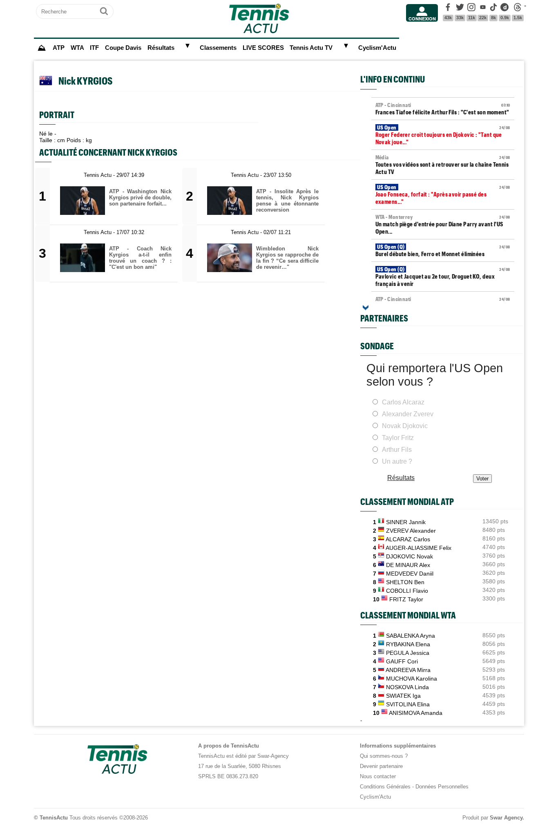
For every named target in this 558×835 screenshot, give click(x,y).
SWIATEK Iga (403, 695)
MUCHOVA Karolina (411, 678)
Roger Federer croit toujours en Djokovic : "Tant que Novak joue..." (442, 134)
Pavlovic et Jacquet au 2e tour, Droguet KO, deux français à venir (442, 276)
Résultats (160, 48)
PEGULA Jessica (407, 653)
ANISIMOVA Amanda (415, 713)
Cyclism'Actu (377, 48)
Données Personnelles (442, 787)
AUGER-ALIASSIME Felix (418, 548)
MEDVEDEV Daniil (409, 573)
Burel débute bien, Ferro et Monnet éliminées (442, 250)
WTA (77, 48)
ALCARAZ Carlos (408, 539)
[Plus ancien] (366, 308)
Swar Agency (506, 818)
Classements (218, 48)
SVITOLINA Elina (408, 704)
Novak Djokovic (405, 425)
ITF (94, 48)
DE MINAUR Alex (408, 565)
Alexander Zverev (407, 414)
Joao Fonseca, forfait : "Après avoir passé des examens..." (442, 194)
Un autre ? (397, 461)
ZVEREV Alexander (411, 530)
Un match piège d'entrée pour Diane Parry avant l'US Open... (442, 224)
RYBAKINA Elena (408, 644)
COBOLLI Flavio (407, 590)
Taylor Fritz (398, 437)
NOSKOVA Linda (407, 687)
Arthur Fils (397, 449)
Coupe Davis (123, 48)
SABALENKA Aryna (410, 635)
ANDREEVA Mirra (408, 670)
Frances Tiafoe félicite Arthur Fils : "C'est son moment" (442, 109)
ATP (59, 48)
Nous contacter (378, 776)
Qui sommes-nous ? (384, 756)
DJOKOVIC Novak (409, 556)
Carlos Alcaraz (403, 402)
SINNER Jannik (406, 522)
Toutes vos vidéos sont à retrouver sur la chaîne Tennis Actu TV (442, 164)
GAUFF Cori (402, 661)
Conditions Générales (385, 787)
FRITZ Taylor (406, 599)
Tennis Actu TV (311, 48)
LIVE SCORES (263, 48)
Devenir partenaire (381, 766)
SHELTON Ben (405, 582)
